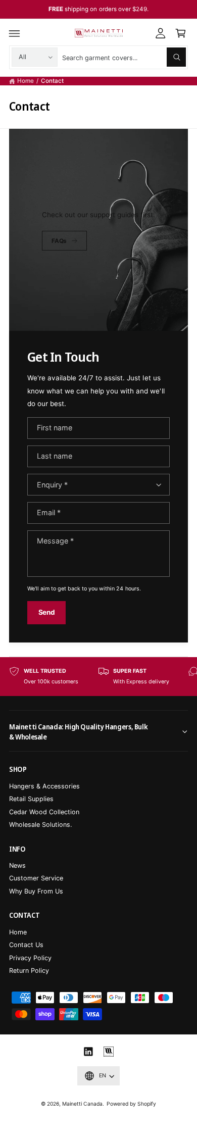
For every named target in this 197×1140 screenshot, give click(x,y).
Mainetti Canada (82, 1104)
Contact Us (26, 945)
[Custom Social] (108, 1052)
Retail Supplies (31, 799)
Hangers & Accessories (44, 786)
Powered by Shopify (131, 1104)
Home (25, 80)
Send (46, 612)
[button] (15, 33)
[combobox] (124, 57)
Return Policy (29, 970)
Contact (52, 80)
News (17, 865)
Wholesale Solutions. (40, 824)
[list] (98, 676)
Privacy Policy (30, 958)
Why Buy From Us (36, 891)
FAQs (59, 240)
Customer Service (36, 878)
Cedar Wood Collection (44, 812)
